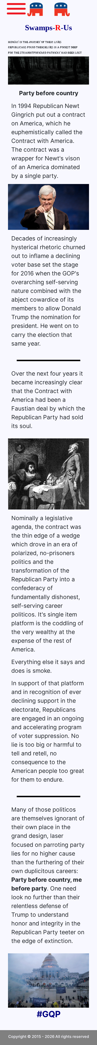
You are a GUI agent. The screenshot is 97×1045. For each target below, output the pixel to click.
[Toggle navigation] (16, 8)
